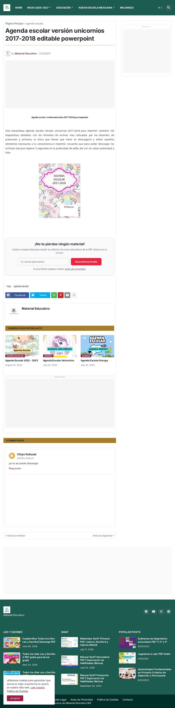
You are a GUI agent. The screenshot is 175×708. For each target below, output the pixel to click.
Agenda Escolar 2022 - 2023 (21, 360)
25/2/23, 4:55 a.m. (25, 458)
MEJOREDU (127, 7)
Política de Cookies (107, 699)
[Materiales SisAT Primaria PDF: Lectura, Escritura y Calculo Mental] (69, 642)
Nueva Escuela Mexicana (95, 7)
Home (18, 7)
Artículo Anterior (16, 535)
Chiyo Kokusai (26, 454)
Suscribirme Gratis (86, 261)
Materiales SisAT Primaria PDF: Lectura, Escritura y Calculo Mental (95, 641)
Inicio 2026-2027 (38, 7)
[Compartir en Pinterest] (61, 295)
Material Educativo (36, 308)
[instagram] (161, 612)
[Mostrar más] (74, 295)
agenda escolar (34, 23)
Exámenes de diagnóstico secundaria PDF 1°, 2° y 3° (152, 640)
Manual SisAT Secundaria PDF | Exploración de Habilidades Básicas (94, 660)
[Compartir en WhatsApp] (54, 295)
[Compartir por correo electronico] (67, 295)
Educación (63, 7)
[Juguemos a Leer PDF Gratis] (127, 657)
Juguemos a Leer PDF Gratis (154, 653)
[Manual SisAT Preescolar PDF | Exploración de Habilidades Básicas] (69, 679)
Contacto (128, 699)
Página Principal (14, 23)
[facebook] (146, 612)
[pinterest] (169, 612)
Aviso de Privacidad (82, 699)
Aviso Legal (59, 699)
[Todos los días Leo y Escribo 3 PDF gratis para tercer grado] (11, 657)
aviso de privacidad (75, 269)
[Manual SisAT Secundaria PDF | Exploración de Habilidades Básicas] (69, 661)
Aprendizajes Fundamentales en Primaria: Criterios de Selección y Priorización (154, 672)
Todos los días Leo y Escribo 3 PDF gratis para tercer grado (38, 656)
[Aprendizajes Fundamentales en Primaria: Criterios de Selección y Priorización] (127, 673)
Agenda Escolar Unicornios (58, 360)
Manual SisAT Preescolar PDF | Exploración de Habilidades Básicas (94, 678)
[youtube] (154, 612)
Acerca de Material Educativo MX (72, 703)
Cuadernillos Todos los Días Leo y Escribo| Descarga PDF (38, 640)
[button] (160, 7)
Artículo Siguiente (102, 535)
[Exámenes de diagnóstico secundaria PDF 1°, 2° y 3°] (127, 642)
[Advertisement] (61, 84)
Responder (15, 468)
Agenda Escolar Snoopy (94, 360)
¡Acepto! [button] (15, 698)
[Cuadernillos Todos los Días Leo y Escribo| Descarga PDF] (11, 642)
